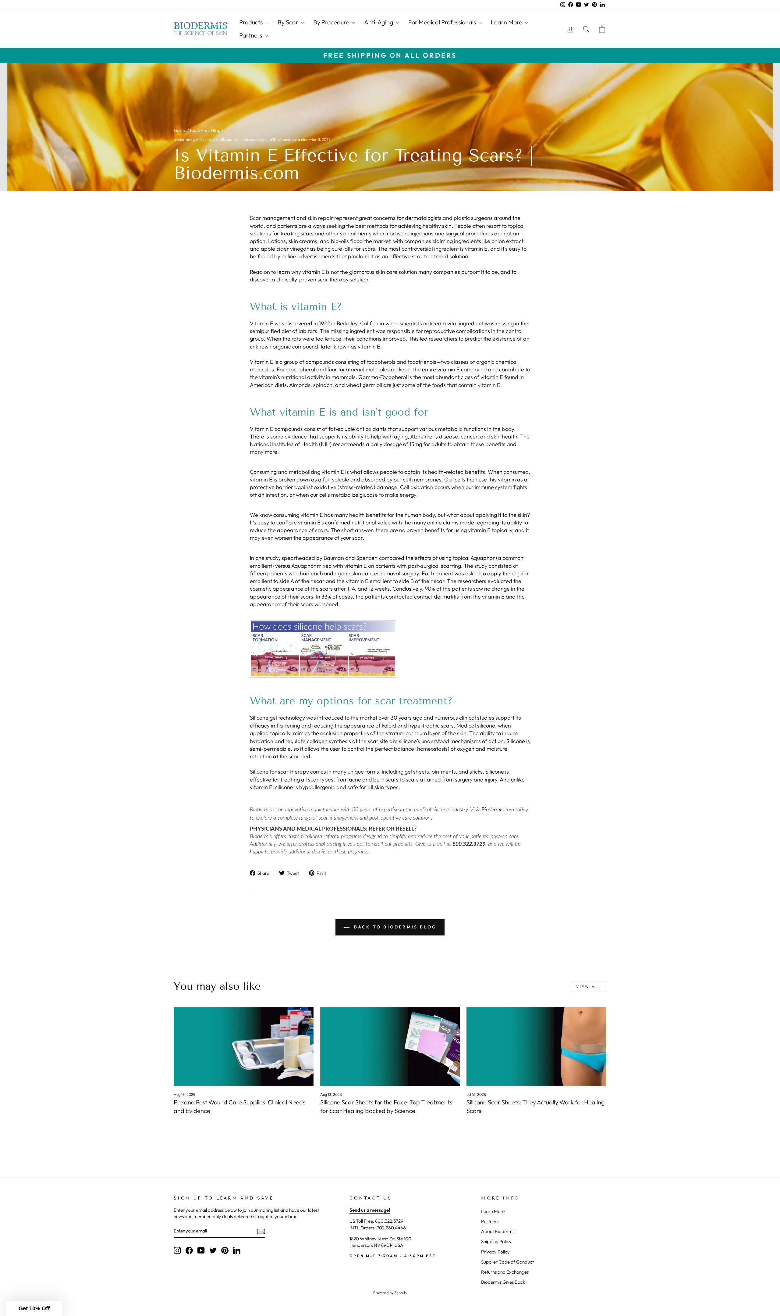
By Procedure (331, 22)
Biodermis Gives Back (503, 1282)
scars (213, 139)
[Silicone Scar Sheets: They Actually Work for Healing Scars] (536, 1046)
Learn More (507, 22)
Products (251, 22)
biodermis (182, 139)
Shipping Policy (496, 1241)
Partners (251, 35)
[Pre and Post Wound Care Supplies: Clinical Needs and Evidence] (244, 1046)
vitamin (284, 139)
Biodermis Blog (205, 130)
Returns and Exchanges (505, 1272)
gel (195, 139)
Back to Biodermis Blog (394, 927)
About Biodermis (498, 1231)
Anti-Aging (379, 22)
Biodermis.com (497, 810)
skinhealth (267, 139)
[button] (34, 1308)
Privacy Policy (495, 1252)
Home (180, 130)
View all (589, 986)
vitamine (300, 139)
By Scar (289, 22)
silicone (226, 139)
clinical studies (476, 717)
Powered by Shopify (390, 1292)
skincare (250, 139)
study (272, 557)
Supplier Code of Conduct (507, 1262)
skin (237, 139)
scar (203, 139)
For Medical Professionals (442, 22)
